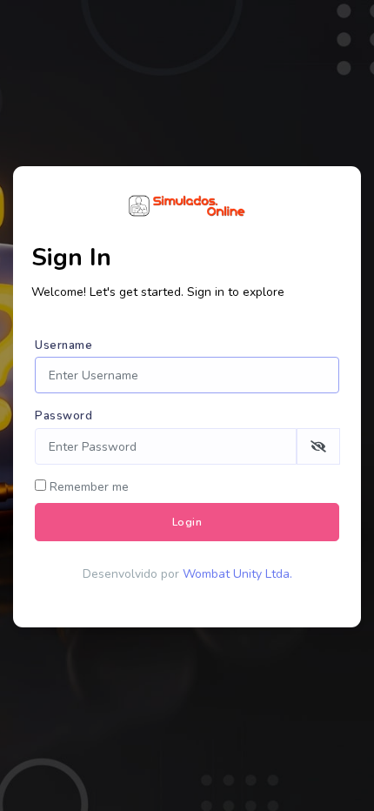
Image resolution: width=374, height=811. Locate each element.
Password (63, 416)
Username (63, 345)
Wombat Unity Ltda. (237, 574)
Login (187, 522)
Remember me (87, 487)
